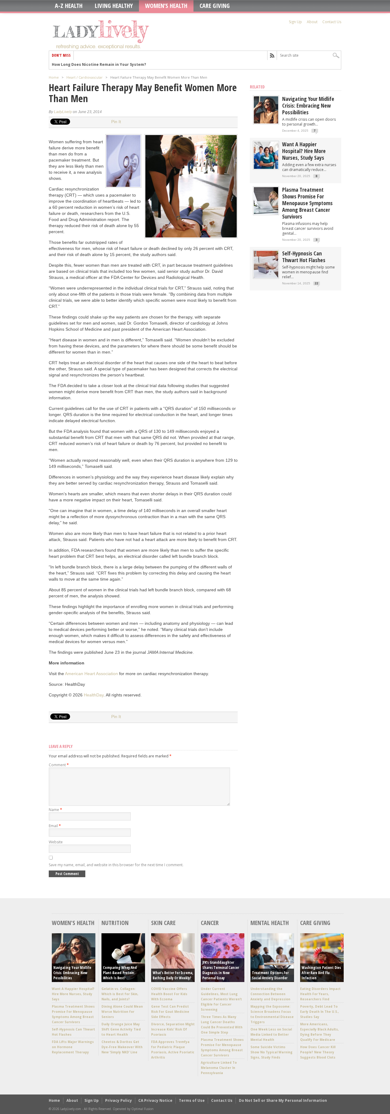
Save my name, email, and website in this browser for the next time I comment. (116, 864)
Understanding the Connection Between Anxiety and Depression (270, 994)
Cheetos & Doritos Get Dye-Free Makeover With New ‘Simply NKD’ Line (122, 1047)
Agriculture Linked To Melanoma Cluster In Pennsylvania (219, 1067)
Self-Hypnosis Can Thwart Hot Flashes (303, 256)
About (312, 21)
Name (55, 809)
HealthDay (94, 694)
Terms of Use (192, 1100)
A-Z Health (69, 6)
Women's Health (73, 923)
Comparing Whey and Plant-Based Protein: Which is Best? (120, 973)
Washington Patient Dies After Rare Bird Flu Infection (321, 973)
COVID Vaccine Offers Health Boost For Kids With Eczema (169, 994)
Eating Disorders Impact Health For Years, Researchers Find (320, 994)
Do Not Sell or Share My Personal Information (283, 1100)
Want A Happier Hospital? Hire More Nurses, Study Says (304, 151)
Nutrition (115, 923)
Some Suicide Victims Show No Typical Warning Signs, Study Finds (271, 1052)
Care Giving (215, 6)
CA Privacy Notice (155, 1100)
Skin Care (163, 923)
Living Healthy (114, 6)
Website (56, 842)
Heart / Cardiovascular (84, 77)
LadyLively (63, 112)
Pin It (116, 121)
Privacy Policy (118, 1100)
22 (316, 283)
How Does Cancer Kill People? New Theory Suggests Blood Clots (317, 1052)
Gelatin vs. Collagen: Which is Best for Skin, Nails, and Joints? (119, 994)
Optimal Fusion (142, 1109)
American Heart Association (91, 673)
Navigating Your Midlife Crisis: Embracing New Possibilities (308, 105)
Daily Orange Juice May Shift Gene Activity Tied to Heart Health (121, 1029)
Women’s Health (166, 6)
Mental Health (269, 923)
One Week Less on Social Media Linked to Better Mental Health (271, 1034)
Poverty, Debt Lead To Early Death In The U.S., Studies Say (319, 1011)
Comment (59, 764)
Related (257, 87)
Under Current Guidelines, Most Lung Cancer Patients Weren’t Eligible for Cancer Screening (221, 999)
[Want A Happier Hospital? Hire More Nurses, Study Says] (266, 167)
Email (55, 825)
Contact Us (331, 21)
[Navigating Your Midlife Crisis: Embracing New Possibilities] (266, 122)
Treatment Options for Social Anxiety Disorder (270, 975)
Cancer (210, 923)
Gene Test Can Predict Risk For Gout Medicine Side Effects (170, 1011)
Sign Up (295, 21)
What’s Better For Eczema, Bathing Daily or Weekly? (173, 975)
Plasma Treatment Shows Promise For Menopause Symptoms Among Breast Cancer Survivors (307, 203)
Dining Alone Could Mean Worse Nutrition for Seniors (122, 1011)
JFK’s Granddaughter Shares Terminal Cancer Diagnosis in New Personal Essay (220, 970)
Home (54, 77)
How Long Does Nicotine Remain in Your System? (99, 64)
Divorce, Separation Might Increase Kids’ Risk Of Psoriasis (173, 1029)
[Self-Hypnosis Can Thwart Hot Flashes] (266, 276)
